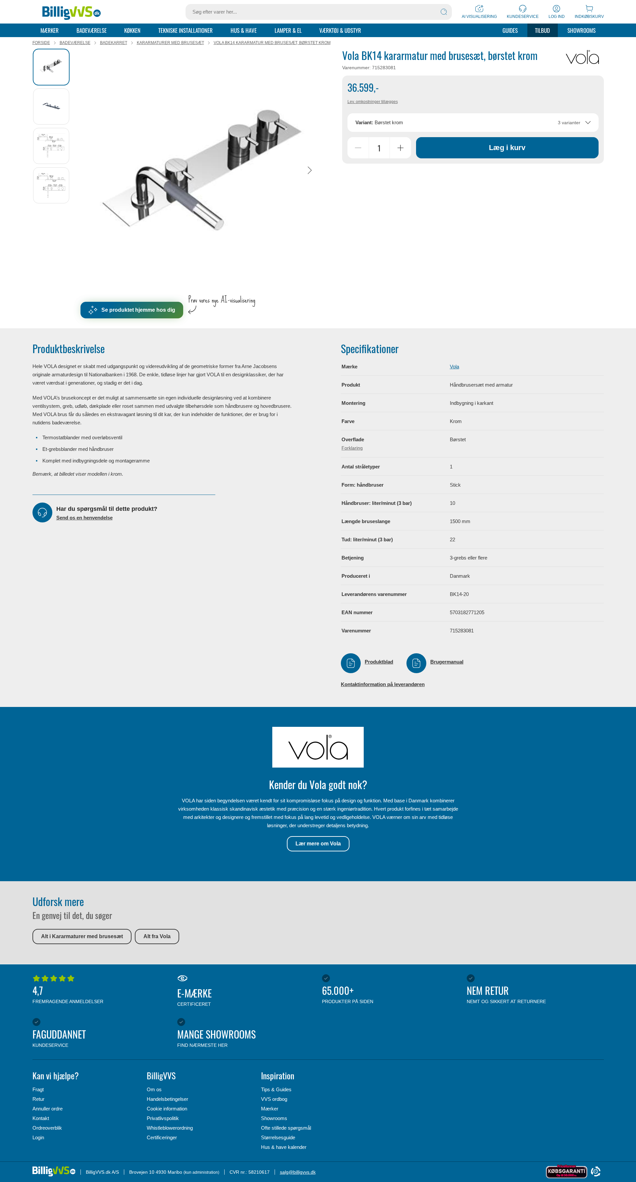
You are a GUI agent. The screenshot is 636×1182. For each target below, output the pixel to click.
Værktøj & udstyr (340, 30)
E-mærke (194, 996)
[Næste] (309, 170)
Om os (154, 1089)
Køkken (132, 30)
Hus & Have (244, 30)
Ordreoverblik (47, 1128)
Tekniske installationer (185, 30)
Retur (38, 1099)
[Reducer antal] (358, 147)
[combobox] (473, 122)
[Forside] (71, 12)
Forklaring (352, 448)
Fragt (38, 1089)
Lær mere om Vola (318, 843)
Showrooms (581, 30)
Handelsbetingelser (167, 1099)
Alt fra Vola (157, 936)
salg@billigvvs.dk (298, 1172)
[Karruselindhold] (202, 170)
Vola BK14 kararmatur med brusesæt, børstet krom (272, 42)
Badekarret (113, 42)
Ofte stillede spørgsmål (286, 1128)
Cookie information (167, 1108)
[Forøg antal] (400, 147)
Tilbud (542, 30)
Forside (41, 42)
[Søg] (444, 12)
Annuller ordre (47, 1108)
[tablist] (54, 170)
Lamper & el (288, 30)
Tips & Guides (276, 1089)
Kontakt (40, 1118)
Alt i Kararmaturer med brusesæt (82, 936)
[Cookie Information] (596, 1171)
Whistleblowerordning (170, 1128)
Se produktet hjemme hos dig (138, 310)
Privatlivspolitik (163, 1118)
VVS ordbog (274, 1099)
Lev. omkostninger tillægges (372, 101)
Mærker (49, 30)
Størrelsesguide (278, 1137)
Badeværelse (92, 30)
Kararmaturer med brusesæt (170, 42)
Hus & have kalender (283, 1147)
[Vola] (582, 57)
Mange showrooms (216, 1037)
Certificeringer (162, 1137)
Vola (454, 366)
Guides (510, 30)
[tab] (51, 67)
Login (38, 1137)
